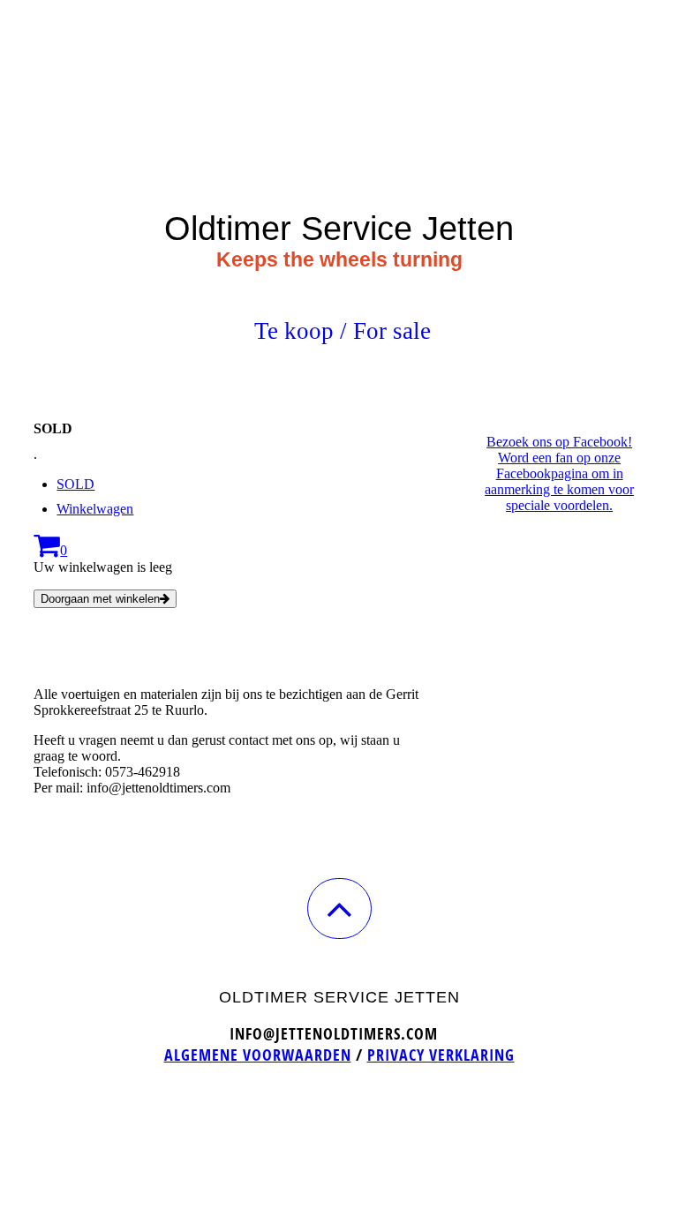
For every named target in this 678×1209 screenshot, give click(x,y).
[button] (339, 908)
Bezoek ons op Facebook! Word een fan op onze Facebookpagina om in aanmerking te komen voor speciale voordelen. (559, 473)
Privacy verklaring (441, 1054)
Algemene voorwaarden (257, 1054)
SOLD (75, 484)
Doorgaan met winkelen (100, 598)
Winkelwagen (94, 508)
